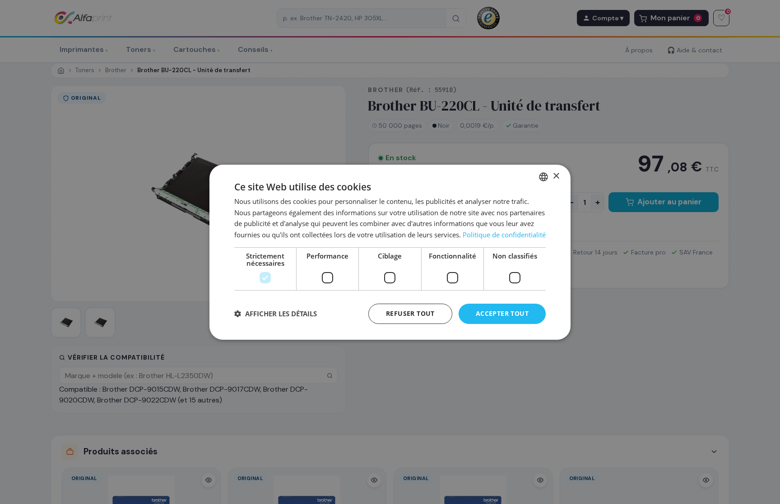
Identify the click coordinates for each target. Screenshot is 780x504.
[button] (275, 314)
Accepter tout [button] (502, 313)
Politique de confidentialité (504, 234)
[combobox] (543, 176)
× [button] (555, 176)
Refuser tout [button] (410, 313)
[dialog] (390, 251)
